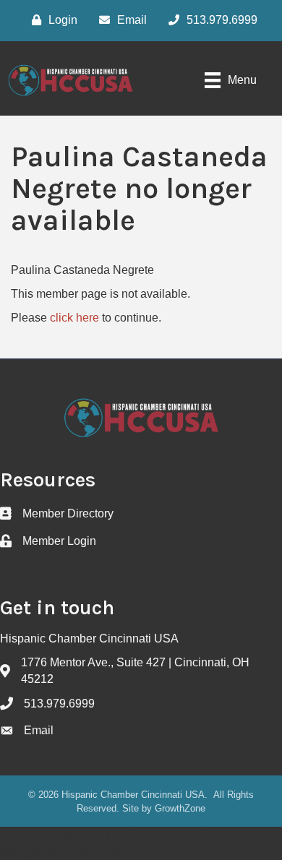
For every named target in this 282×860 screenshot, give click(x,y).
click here (74, 317)
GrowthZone (180, 808)
